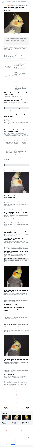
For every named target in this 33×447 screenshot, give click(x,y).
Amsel (16, 1)
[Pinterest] (20, 391)
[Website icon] (16, 402)
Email (14, 430)
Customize (4, 444)
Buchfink (7, 1)
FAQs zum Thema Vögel (24, 1)
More (28, 1)
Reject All (8, 444)
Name (6, 430)
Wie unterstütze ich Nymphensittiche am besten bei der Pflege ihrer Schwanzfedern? (26, 422)
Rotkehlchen (9, 1)
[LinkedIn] (26, 391)
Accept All (13, 444)
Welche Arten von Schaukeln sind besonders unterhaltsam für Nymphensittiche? (16, 422)
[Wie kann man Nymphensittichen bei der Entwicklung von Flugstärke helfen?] (6, 417)
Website (22, 430)
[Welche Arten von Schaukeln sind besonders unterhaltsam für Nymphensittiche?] (16, 417)
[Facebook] (7, 391)
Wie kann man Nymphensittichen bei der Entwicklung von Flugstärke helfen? (6, 422)
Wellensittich (13, 1)
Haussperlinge (20, 1)
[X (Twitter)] (13, 391)
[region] (8, 442)
